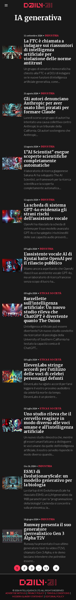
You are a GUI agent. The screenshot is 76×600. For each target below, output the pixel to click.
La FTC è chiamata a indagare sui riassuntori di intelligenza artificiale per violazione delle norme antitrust (48, 52)
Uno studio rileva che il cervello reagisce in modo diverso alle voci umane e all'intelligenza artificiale (48, 423)
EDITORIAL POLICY (54, 596)
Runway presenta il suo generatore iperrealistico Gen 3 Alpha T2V (47, 531)
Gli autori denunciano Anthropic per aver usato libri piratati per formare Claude (46, 106)
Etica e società (50, 293)
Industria (51, 35)
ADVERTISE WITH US (15, 593)
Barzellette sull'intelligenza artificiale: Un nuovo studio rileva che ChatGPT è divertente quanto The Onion (46, 310)
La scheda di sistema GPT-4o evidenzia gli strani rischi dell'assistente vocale (46, 212)
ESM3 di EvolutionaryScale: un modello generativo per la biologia (48, 478)
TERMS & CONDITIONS (58, 593)
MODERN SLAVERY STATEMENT (27, 596)
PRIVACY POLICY (36, 593)
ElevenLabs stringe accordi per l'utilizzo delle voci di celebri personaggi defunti (45, 372)
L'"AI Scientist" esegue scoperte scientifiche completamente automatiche (46, 159)
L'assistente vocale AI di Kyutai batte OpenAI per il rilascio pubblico (48, 258)
